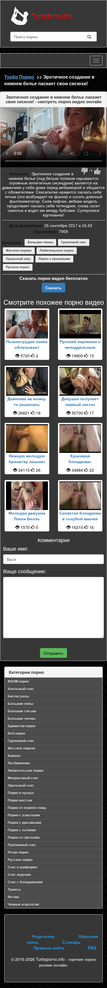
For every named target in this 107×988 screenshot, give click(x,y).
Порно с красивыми (54, 258)
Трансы (14, 889)
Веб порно (16, 733)
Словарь (71, 942)
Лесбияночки (19, 763)
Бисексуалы (18, 696)
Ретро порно (18, 852)
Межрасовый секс (23, 777)
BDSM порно (18, 681)
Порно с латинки (22, 829)
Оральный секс (18, 258)
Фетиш (13, 896)
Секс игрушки (19, 874)
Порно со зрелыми (23, 837)
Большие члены (40, 242)
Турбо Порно (19, 76)
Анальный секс (21, 688)
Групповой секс (73, 242)
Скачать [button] (53, 287)
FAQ (92, 948)
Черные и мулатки (23, 904)
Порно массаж (20, 800)
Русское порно (17, 267)
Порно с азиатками (24, 815)
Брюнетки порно (21, 725)
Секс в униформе (22, 867)
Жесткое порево (19, 250)
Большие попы (20, 703)
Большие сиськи (22, 711)
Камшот (14, 755)
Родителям (43, 936)
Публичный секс (22, 844)
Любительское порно (57, 250)
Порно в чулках (21, 792)
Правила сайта (49, 948)
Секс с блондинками (25, 882)
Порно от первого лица (27, 807)
